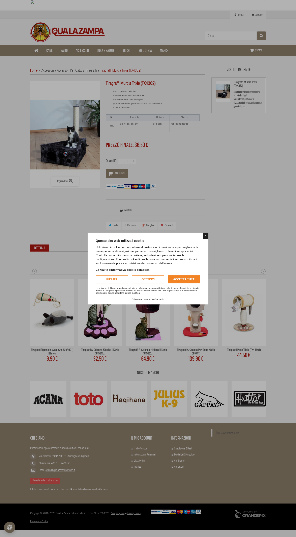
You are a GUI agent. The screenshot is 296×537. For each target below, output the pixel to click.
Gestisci (148, 279)
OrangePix (159, 299)
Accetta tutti (184, 279)
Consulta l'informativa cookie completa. (123, 269)
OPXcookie (137, 299)
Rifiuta (111, 279)
